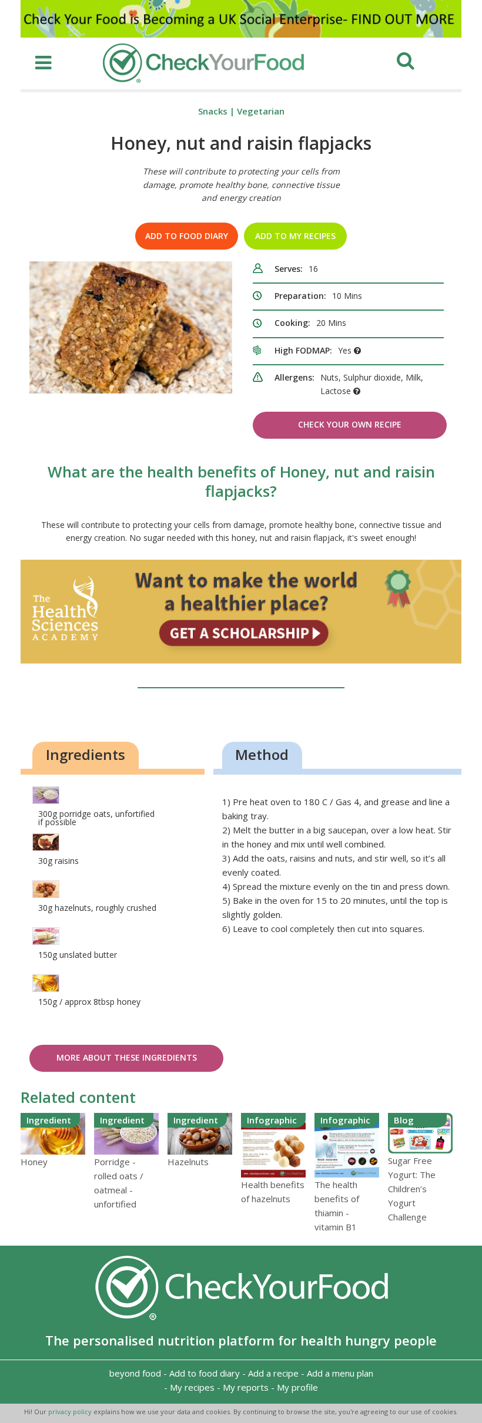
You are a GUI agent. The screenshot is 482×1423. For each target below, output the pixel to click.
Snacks (212, 111)
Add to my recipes (295, 235)
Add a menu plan (340, 1373)
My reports (246, 1387)
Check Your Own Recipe (349, 424)
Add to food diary (186, 235)
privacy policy (70, 1411)
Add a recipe (273, 1373)
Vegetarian (260, 111)
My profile (297, 1387)
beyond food (135, 1373)
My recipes (192, 1387)
